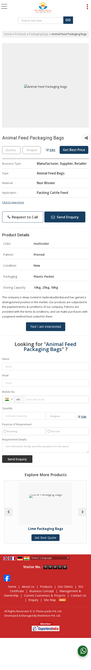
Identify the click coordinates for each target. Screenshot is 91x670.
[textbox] (41, 20)
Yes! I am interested (45, 326)
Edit (52, 150)
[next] (82, 512)
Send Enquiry (67, 217)
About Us (28, 587)
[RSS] (62, 600)
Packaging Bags (38, 34)
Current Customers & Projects (44, 595)
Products (20, 34)
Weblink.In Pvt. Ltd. (49, 615)
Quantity (7, 408)
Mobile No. (8, 392)
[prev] (8, 512)
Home (8, 34)
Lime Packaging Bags (34, 529)
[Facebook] (7, 577)
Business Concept (41, 591)
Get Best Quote (34, 538)
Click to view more (13, 202)
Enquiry (33, 600)
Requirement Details (14, 439)
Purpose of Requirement (17, 424)
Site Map (50, 600)
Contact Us (78, 595)
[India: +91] (8, 399)
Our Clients (65, 587)
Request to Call (24, 217)
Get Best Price (74, 150)
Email (5, 375)
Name (5, 359)
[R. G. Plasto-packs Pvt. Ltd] (43, 7)
